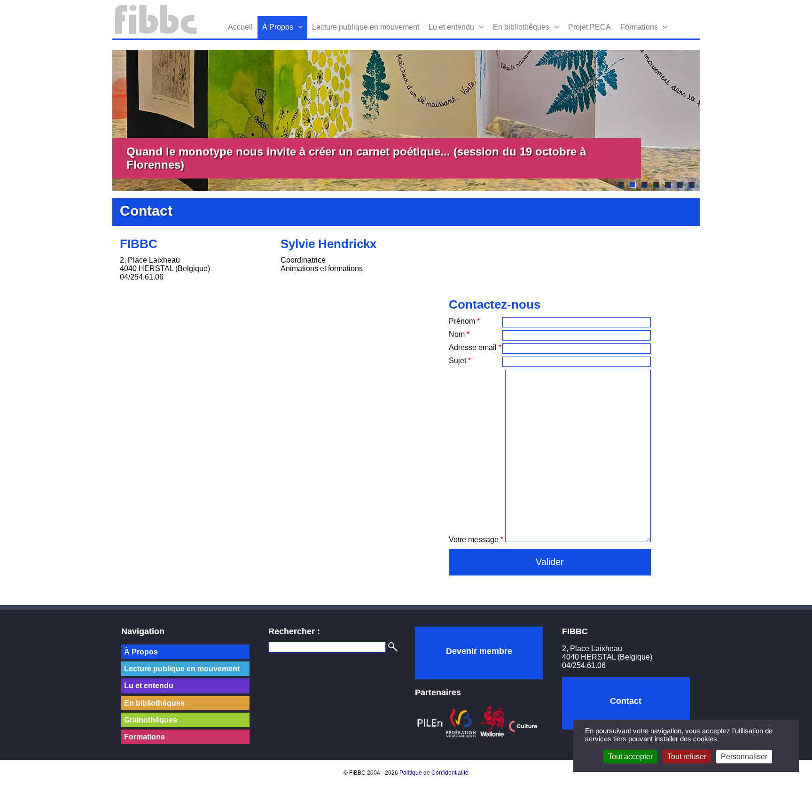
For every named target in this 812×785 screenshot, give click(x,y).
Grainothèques (150, 720)
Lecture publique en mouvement (365, 27)
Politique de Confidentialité (433, 772)
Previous (98, 120)
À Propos (277, 27)
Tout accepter (630, 757)
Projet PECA (589, 27)
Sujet (460, 361)
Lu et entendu (451, 27)
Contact (625, 701)
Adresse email (475, 347)
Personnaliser (744, 757)
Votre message (476, 540)
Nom (459, 334)
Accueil (240, 27)
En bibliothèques (521, 27)
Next (713, 120)
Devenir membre (479, 651)
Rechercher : (294, 631)
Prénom (464, 321)
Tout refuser (686, 757)
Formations (639, 27)
